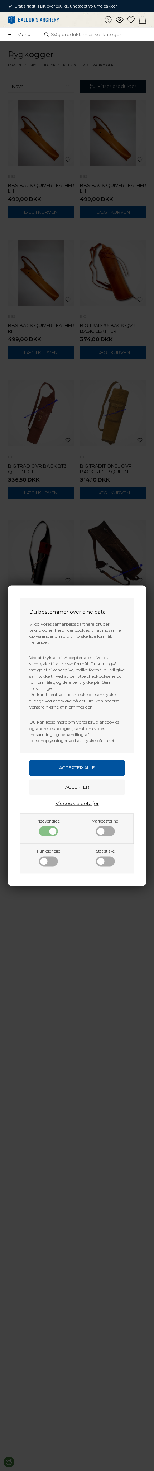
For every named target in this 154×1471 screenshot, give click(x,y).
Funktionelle (48, 851)
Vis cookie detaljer (77, 803)
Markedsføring (105, 821)
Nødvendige (48, 821)
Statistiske (105, 851)
